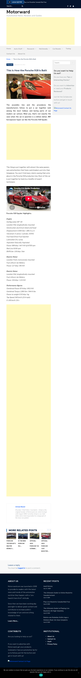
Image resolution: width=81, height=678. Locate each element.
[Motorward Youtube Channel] (73, 6)
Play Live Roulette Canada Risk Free (35, 2)
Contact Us (10, 54)
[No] (79, 673)
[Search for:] (12, 6)
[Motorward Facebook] (68, 6)
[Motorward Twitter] (70, 6)
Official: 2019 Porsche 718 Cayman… (34, 544)
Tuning (68, 49)
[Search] (22, 6)
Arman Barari (20, 507)
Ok (41, 675)
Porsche (10, 65)
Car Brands (57, 49)
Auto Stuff (18, 49)
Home (8, 49)
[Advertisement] (40, 31)
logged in (21, 568)
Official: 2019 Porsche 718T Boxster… (45, 546)
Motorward (18, 12)
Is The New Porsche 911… (22, 543)
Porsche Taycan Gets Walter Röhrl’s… (11, 544)
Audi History (48, 586)
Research (30, 49)
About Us (21, 54)
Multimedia (43, 49)
